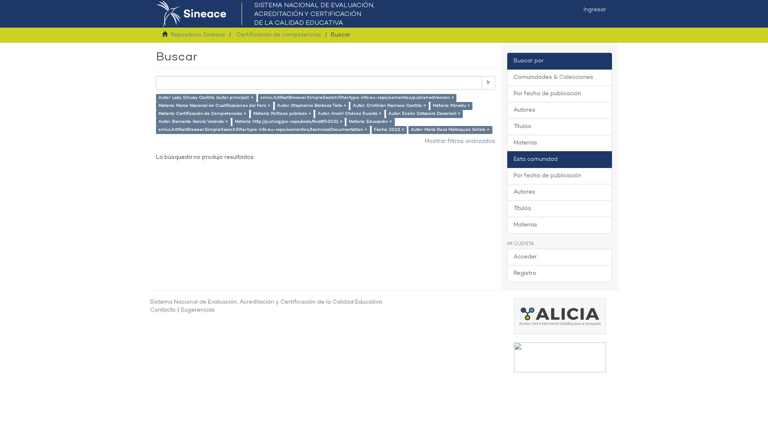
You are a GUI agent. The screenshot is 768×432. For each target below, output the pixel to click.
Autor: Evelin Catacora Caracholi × (424, 114)
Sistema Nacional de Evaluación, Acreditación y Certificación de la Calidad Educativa (266, 302)
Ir (488, 82)
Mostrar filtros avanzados (460, 141)
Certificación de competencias (278, 35)
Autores (524, 110)
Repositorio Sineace (198, 35)
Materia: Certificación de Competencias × (202, 114)
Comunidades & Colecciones (553, 77)
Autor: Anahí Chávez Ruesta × (350, 114)
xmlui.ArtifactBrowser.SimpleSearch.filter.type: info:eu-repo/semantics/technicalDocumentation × (262, 130)
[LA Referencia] (560, 357)
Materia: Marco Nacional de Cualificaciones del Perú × (214, 106)
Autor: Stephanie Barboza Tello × (311, 106)
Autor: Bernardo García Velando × (193, 122)
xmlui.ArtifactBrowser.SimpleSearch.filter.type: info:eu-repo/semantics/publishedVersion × (357, 98)
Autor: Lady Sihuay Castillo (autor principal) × (206, 98)
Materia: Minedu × (451, 106)
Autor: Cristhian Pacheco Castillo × (389, 106)
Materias (525, 143)
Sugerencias (198, 310)
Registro (525, 273)
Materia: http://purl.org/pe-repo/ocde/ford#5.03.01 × (288, 122)
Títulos (522, 126)
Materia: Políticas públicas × (282, 114)
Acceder (525, 257)
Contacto (163, 310)
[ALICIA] (560, 316)
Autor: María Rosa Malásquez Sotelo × (450, 130)
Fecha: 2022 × (389, 130)
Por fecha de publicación (547, 94)
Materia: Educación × (370, 122)
